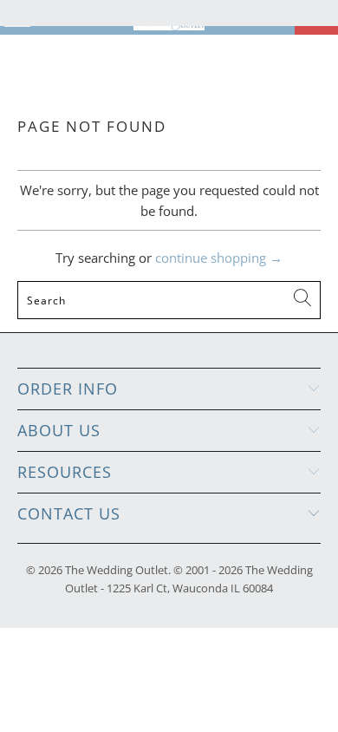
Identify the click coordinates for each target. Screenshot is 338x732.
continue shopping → (219, 257)
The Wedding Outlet (116, 570)
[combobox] (169, 300)
